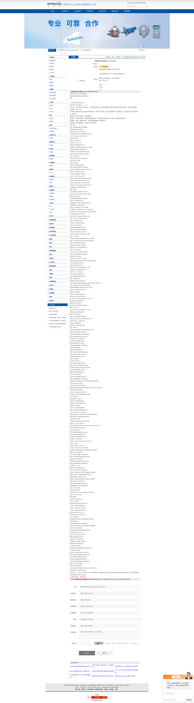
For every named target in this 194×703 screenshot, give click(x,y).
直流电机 (52, 131)
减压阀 (51, 121)
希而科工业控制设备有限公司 (71, 5)
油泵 (51, 108)
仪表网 (97, 695)
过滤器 (51, 179)
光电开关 (52, 63)
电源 (51, 79)
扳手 (51, 212)
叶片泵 (51, 111)
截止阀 (51, 118)
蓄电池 (51, 85)
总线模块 (52, 199)
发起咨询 (189, 700)
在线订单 (115, 11)
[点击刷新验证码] (99, 643)
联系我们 (143, 3)
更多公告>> (142, 50)
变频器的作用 (52, 308)
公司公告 (52, 50)
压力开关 (52, 72)
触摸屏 (51, 159)
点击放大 (82, 80)
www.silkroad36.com (120, 685)
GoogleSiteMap (114, 687)
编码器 (51, 196)
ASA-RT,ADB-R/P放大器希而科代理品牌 (103, 671)
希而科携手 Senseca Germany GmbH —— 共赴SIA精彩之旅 (74, 50)
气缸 (51, 172)
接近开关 (52, 69)
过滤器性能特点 (53, 314)
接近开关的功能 (53, 311)
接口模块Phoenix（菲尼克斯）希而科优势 (126, 666)
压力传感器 (53, 98)
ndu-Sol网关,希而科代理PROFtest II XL (80, 666)
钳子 (51, 206)
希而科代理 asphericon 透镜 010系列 (125, 676)
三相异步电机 (53, 128)
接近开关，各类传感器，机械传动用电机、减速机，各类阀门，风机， (100, 689)
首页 (52, 11)
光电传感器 (53, 95)
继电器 (51, 66)
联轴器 (51, 165)
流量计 (51, 138)
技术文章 (102, 11)
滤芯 (51, 182)
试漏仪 (51, 145)
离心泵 (51, 105)
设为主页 (130, 3)
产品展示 (90, 11)
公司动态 (77, 11)
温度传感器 (53, 92)
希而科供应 (83, 577)
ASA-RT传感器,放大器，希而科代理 (79, 671)
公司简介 (65, 11)
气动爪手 (52, 209)
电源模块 (52, 193)
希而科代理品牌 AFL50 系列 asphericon (103, 676)
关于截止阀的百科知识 (55, 327)
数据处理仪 (53, 60)
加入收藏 (136, 3)
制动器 (51, 152)
